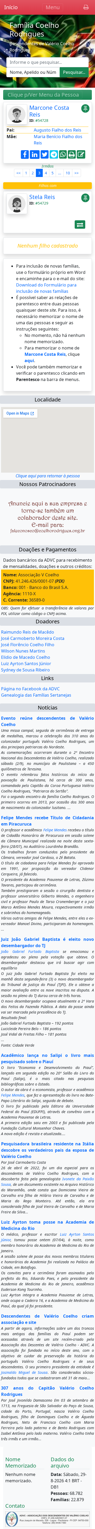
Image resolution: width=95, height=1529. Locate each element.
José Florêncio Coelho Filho (27, 645)
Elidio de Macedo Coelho (25, 657)
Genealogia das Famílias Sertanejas (36, 695)
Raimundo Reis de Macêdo (27, 632)
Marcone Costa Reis (49, 111)
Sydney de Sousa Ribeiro (25, 670)
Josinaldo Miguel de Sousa (24, 1372)
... (59, 172)
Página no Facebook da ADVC (30, 689)
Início (11, 7)
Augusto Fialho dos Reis (57, 130)
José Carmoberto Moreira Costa (32, 638)
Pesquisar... (74, 72)
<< (18, 172)
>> (76, 172)
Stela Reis (42, 197)
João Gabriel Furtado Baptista (30, 951)
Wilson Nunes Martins (23, 651)
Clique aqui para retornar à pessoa (48, 476)
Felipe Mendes (55, 829)
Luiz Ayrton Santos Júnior (26, 663)
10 (68, 172)
